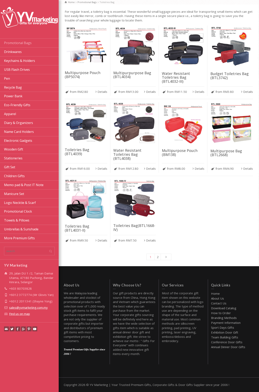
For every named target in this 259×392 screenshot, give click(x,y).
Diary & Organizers (18, 123)
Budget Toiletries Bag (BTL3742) (229, 75)
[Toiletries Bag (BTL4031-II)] (86, 199)
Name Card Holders (19, 131)
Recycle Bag (13, 87)
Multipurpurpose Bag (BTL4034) (132, 74)
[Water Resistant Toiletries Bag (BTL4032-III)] (183, 46)
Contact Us (218, 303)
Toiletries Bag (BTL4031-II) (77, 228)
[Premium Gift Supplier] (29, 17)
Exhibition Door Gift (224, 332)
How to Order (221, 313)
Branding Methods (224, 318)
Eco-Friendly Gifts (17, 105)
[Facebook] (17, 328)
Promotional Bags (18, 43)
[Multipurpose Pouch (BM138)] (183, 123)
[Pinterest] (29, 328)
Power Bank (13, 96)
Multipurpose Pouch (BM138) (179, 152)
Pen (7, 78)
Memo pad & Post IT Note (24, 185)
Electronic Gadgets (18, 140)
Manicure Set (14, 194)
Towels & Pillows (16, 220)
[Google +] (23, 328)
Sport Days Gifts (222, 327)
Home (215, 293)
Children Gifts (14, 176)
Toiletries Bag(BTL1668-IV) (134, 227)
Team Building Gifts (224, 337)
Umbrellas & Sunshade (21, 229)
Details (102, 92)
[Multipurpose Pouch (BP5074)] (86, 46)
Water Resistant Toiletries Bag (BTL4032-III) (176, 77)
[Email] (6, 328)
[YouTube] (34, 328)
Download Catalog (223, 308)
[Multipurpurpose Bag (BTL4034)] (134, 46)
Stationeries (13, 158)
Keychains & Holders (19, 60)
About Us (217, 298)
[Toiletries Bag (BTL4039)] (86, 123)
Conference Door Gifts (226, 342)
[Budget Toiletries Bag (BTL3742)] (231, 46)
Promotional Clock (18, 211)
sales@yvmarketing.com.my (28, 307)
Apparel (10, 114)
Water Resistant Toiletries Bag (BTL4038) (127, 154)
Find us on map (19, 314)
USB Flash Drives (17, 69)
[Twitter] (12, 328)
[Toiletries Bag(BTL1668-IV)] (134, 199)
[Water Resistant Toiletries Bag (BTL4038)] (134, 123)
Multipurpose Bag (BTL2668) (226, 152)
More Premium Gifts (19, 238)
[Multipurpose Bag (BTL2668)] (231, 123)
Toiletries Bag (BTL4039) (77, 151)
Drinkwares (13, 52)
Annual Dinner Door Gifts (228, 347)
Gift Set (9, 167)
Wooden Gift (13, 149)
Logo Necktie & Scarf (20, 202)
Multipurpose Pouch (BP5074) (82, 74)
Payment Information (226, 323)
